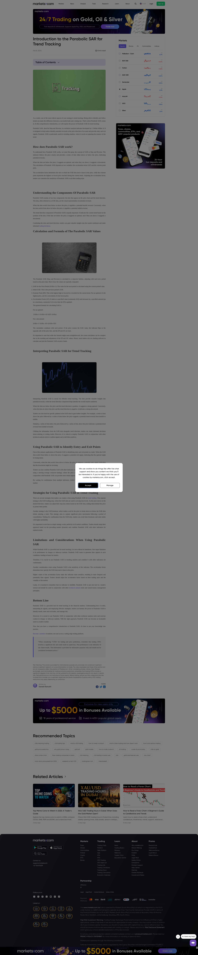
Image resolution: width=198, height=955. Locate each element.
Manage (109, 485)
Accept (88, 485)
